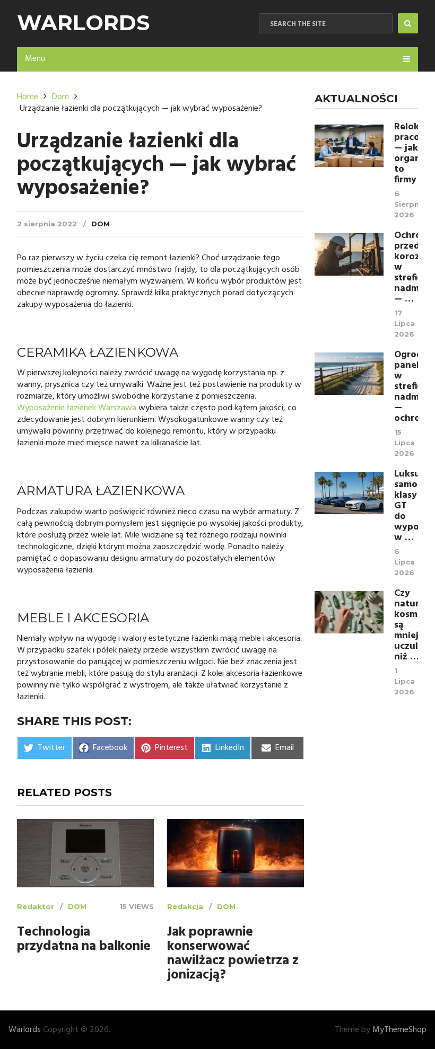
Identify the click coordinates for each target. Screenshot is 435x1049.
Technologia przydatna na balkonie (84, 939)
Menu (35, 59)
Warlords (83, 22)
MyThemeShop (399, 1030)
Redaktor (35, 906)
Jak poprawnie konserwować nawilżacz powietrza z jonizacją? (233, 954)
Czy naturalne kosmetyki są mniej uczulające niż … (406, 625)
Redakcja (185, 906)
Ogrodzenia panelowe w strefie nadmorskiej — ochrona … (406, 387)
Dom (100, 223)
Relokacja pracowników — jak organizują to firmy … (406, 154)
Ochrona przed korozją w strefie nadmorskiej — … (406, 268)
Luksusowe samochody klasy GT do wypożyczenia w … (406, 506)
